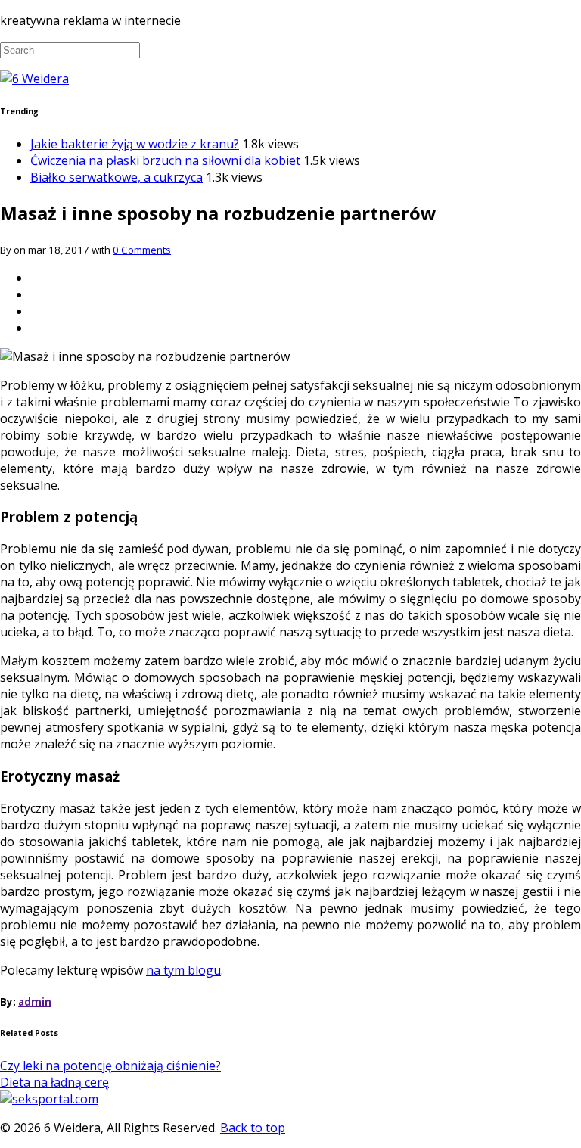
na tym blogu (183, 970)
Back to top (252, 1127)
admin (34, 1002)
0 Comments (142, 250)
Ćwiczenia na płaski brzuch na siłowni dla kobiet (165, 160)
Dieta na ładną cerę (54, 1082)
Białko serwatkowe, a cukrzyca (116, 177)
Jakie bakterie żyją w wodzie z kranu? (134, 143)
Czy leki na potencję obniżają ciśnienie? (110, 1065)
